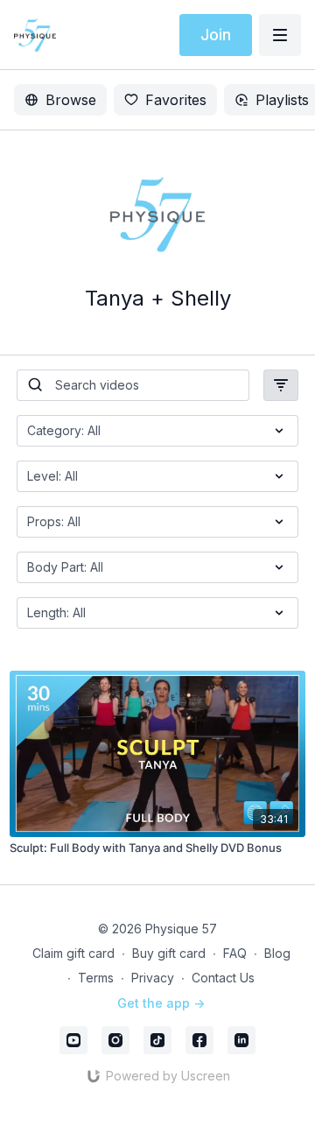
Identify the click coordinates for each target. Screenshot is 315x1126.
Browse (71, 100)
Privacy (152, 977)
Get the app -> (161, 1003)
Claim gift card (73, 953)
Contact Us (223, 977)
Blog (277, 953)
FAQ (235, 953)
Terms (96, 977)
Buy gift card (169, 953)
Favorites (175, 100)
